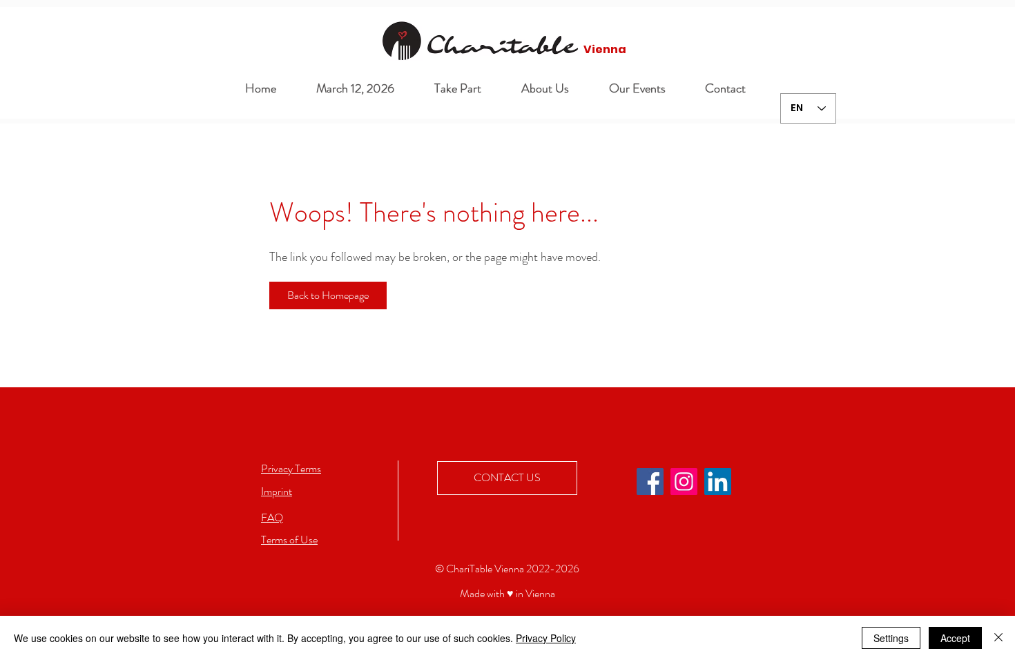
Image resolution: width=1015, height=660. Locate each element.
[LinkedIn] (717, 481)
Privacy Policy (546, 638)
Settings (891, 638)
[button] (535, 89)
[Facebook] (650, 481)
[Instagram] (683, 481)
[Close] (998, 638)
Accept (955, 638)
